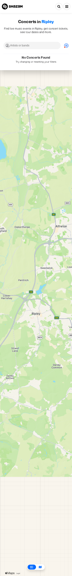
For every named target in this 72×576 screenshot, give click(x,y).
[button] (66, 6)
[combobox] (32, 45)
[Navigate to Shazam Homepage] (12, 6)
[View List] (32, 567)
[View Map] (40, 567)
